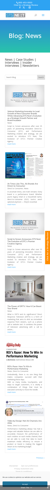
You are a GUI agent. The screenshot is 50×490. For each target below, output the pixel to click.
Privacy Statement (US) (23, 469)
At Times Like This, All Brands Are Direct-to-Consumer (22, 184)
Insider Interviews (18, 64)
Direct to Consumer (15, 188)
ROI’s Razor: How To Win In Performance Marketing (19, 367)
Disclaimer (13, 466)
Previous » (40, 458)
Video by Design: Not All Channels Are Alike (24, 422)
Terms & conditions (24, 471)
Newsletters (31, 65)
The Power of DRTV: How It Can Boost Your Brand (24, 307)
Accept (25, 484)
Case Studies (25, 59)
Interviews (12, 62)
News (8, 59)
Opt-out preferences (29, 466)
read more (11, 144)
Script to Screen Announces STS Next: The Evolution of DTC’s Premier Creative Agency (24, 241)
